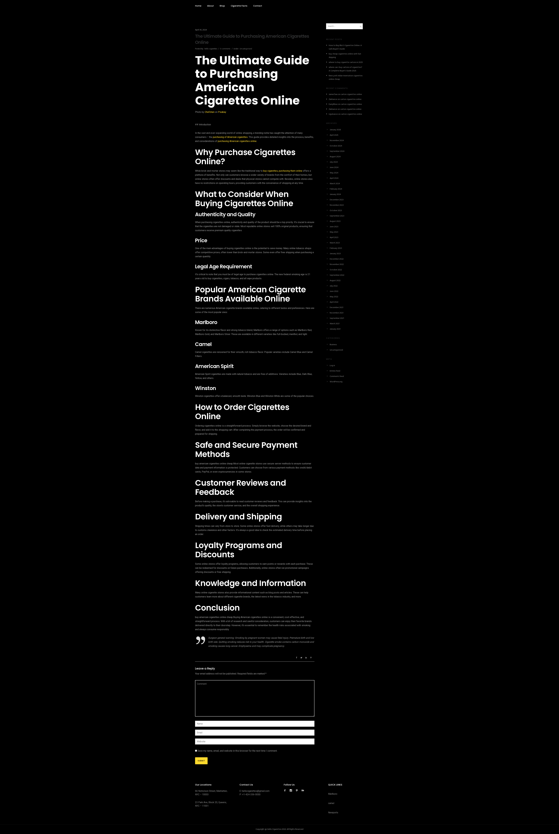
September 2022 (337, 275)
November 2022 (337, 264)
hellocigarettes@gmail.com (255, 791)
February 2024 (336, 189)
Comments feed (337, 376)
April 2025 (334, 135)
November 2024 (337, 140)
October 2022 (336, 269)
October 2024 (336, 146)
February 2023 (336, 248)
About (210, 5)
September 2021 (337, 318)
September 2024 (337, 151)
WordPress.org (336, 381)
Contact (257, 5)
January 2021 (335, 329)
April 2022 (334, 302)
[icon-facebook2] (286, 790)
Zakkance (333, 99)
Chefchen (209, 112)
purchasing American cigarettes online (237, 141)
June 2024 (334, 167)
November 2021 (336, 313)
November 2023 (337, 205)
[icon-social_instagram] (291, 790)
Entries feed (335, 371)
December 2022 (337, 259)
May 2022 (334, 296)
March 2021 (334, 323)
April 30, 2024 (201, 30)
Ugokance (333, 114)
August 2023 (335, 221)
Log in (332, 365)
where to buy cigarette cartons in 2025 (346, 62)
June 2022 (334, 291)
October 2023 (336, 210)
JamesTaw (333, 94)
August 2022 (335, 280)
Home (198, 5)
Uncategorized (245, 48)
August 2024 (335, 156)
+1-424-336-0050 (251, 794)
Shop (222, 5)
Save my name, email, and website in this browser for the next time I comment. (237, 750)
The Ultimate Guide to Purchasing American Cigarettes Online (252, 39)
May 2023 (334, 232)
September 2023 (337, 216)
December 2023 (337, 199)
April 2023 (334, 237)
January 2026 (335, 129)
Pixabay (222, 112)
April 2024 (334, 178)
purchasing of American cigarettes (230, 137)
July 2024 (334, 162)
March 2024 (335, 183)
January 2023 (335, 253)
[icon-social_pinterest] (297, 790)
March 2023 (335, 243)
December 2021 (336, 307)
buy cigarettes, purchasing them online (282, 170)
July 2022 (334, 286)
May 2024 (334, 173)
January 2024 (335, 194)
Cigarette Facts (239, 5)
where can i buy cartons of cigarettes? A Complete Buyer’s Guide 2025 (345, 69)
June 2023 (334, 226)
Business (333, 344)
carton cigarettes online (351, 94)
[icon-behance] (303, 790)
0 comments (225, 48)
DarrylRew (333, 104)
